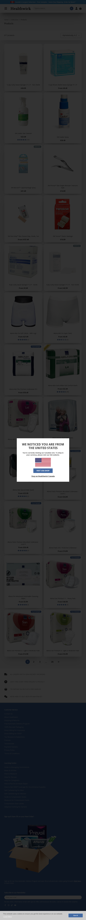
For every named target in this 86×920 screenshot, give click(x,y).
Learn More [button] (7, 917)
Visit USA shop (43, 470)
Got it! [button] (75, 915)
